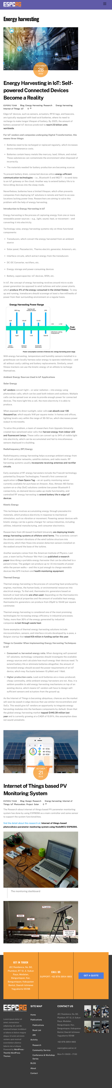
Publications (36, 1019)
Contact (34, 1073)
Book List (37, 1030)
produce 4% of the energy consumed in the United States (39, 290)
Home (33, 1015)
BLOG (33, 1063)
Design (28, 801)
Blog (22, 105)
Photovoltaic (19, 804)
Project (29, 804)
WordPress (18, 1049)
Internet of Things (11, 108)
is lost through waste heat (28, 623)
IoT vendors (9, 390)
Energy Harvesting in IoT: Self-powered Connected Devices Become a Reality (38, 90)
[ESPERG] (12, 5)
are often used (36, 595)
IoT (22, 108)
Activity (34, 1039)
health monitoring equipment (49, 571)
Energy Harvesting (34, 105)
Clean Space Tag (26, 480)
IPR (34, 1035)
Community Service (41, 1050)
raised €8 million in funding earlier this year (46, 636)
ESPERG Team (10, 105)
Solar (36, 804)
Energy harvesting (64, 105)
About (33, 1068)
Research (48, 105)
